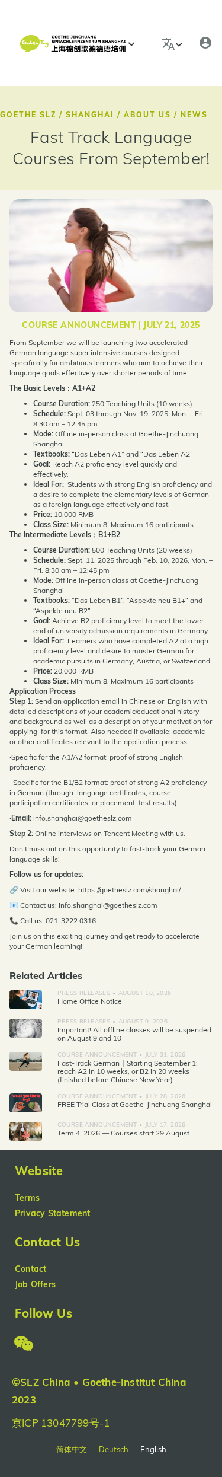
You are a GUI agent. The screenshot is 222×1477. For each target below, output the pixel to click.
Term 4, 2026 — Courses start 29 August (123, 1132)
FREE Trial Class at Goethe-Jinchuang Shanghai (134, 1104)
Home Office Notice (89, 1001)
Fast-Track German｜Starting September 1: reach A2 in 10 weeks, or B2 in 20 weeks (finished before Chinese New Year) (127, 1071)
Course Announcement (79, 325)
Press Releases (84, 993)
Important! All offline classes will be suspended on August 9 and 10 (134, 1033)
